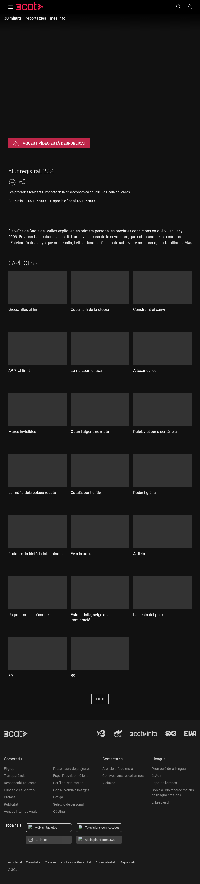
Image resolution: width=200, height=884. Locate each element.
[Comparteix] (22, 182)
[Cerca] (181, 7)
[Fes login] (189, 7)
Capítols (21, 263)
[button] (51, 760)
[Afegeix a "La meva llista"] (12, 182)
